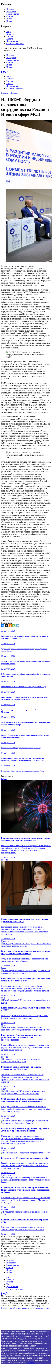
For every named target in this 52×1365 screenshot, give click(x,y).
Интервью (11, 11)
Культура (10, 34)
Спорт (4, 1150)
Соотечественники (15, 43)
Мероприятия (12, 14)
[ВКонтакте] (2, 625)
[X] (6, 625)
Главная (4, 93)
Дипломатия (12, 41)
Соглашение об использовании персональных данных (25, 1308)
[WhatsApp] (13, 625)
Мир (8, 31)
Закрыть (31, 1363)
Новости (10, 9)
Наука (4, 778)
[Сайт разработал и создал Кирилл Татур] (24, 1329)
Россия (9, 36)
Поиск (9, 21)
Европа (9, 39)
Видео (9, 19)
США (3, 1089)
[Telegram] (17, 625)
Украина (5, 1118)
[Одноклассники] (10, 625)
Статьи (9, 16)
